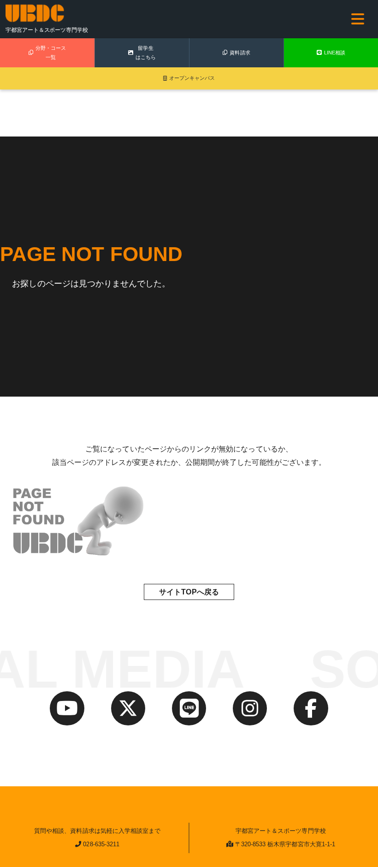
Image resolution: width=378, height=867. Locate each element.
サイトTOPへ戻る (189, 592)
